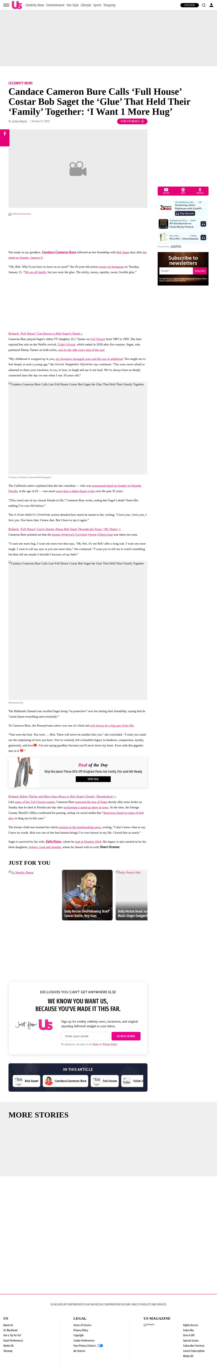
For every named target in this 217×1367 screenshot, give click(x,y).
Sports (97, 5)
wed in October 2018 (88, 841)
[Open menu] (6, 5)
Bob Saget (122, 252)
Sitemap (7, 1351)
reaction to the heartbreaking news (79, 827)
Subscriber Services (193, 1345)
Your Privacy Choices (84, 1345)
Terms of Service (82, 1325)
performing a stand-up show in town (86, 807)
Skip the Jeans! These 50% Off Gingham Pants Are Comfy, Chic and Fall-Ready (93, 771)
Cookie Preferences (83, 1340)
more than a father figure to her (75, 491)
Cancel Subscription (194, 1351)
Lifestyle (86, 5)
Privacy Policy (110, 1044)
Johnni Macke (19, 121)
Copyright (78, 1335)
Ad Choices (79, 1351)
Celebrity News (34, 5)
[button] (203, 5)
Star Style (72, 5)
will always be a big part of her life (112, 725)
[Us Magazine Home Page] (17, 5)
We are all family (35, 272)
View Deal (93, 779)
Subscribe (189, 5)
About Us (8, 1325)
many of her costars (35, 802)
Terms (95, 1044)
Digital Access (190, 1325)
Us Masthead (10, 1330)
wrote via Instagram (111, 266)
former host (82, 534)
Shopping (109, 5)
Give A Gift (188, 1335)
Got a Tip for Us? (12, 1335)
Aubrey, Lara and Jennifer (45, 847)
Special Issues (191, 1340)
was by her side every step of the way (81, 350)
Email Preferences (13, 1340)
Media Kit (8, 1345)
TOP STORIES (130, 121)
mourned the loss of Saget (91, 802)
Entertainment (55, 5)
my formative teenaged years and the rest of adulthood (89, 359)
